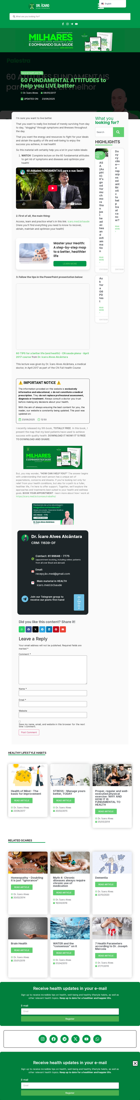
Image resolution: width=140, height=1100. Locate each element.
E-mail (24, 1080)
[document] (70, 550)
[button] (135, 1063)
